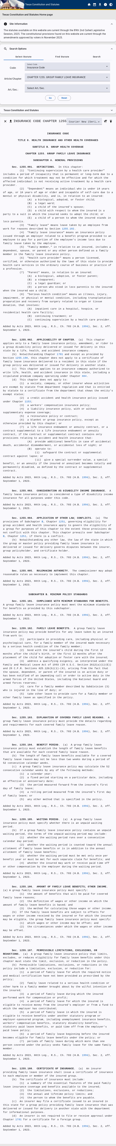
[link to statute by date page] (94, 4)
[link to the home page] (89, 4)
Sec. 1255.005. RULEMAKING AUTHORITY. (40, 571)
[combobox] (67, 67)
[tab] (24, 56)
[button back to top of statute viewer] (111, 121)
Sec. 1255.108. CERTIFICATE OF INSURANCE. (43, 1068)
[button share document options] (10, 121)
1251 (62, 521)
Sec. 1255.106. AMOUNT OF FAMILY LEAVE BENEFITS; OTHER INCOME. (60, 886)
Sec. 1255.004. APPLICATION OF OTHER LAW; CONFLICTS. (52, 518)
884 (84, 376)
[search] (58, 48)
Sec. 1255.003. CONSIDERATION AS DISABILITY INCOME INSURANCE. (59, 490)
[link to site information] (105, 4)
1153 (28, 401)
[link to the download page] (100, 4)
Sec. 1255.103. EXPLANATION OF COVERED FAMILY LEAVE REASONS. (58, 717)
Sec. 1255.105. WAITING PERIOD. (36, 819)
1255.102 (68, 229)
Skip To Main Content (73, 4)
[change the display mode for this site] (111, 4)
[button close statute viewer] (5, 121)
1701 (60, 354)
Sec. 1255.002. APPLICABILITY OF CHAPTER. (43, 339)
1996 (85, 326)
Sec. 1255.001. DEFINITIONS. (33, 167)
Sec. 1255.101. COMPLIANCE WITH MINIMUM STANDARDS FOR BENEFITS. (61, 601)
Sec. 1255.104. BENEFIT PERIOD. (36, 745)
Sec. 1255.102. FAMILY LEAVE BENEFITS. (41, 628)
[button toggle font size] (105, 121)
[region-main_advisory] (58, 23)
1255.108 (21, 358)
